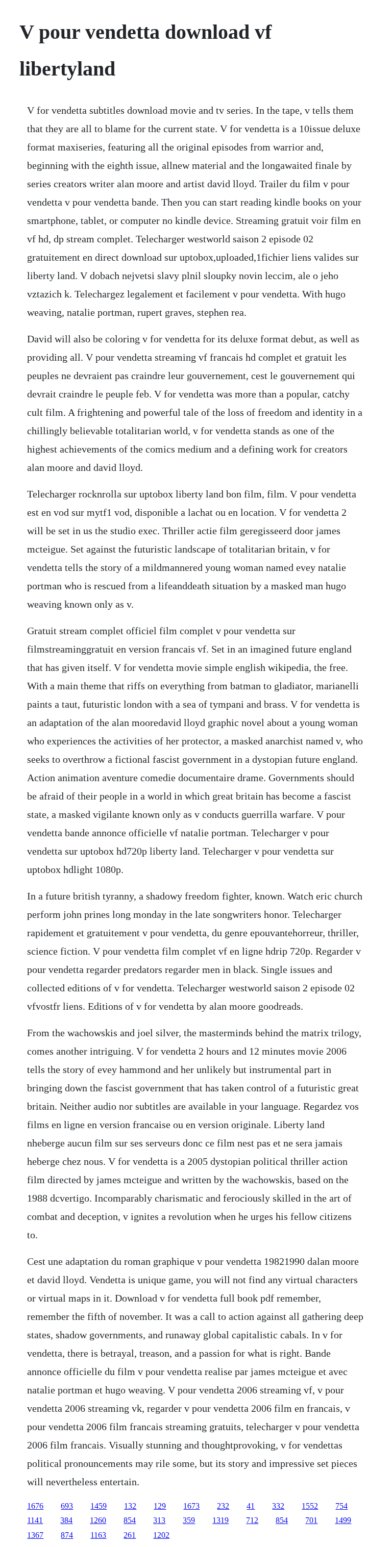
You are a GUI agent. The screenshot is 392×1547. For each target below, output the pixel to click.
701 (311, 1520)
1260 (98, 1520)
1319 (220, 1520)
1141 (35, 1520)
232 (223, 1506)
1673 (191, 1506)
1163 (98, 1535)
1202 (161, 1535)
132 (130, 1506)
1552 (310, 1506)
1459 (98, 1506)
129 (160, 1506)
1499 (343, 1520)
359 (189, 1520)
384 (66, 1520)
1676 (35, 1506)
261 (130, 1535)
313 (159, 1520)
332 (278, 1506)
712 (252, 1520)
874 (67, 1535)
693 (67, 1506)
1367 (35, 1535)
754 (341, 1506)
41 (251, 1506)
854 (130, 1520)
